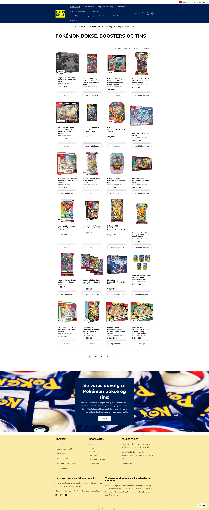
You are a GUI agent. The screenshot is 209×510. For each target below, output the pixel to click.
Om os (91, 444)
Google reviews (145, 492)
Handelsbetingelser (96, 452)
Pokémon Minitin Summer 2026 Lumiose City (116, 180)
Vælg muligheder (92, 146)
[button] (75, 6)
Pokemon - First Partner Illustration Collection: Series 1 (67, 329)
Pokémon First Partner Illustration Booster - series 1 (66, 228)
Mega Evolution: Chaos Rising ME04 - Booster (67, 281)
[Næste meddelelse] (133, 26)
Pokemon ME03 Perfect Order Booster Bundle (92, 227)
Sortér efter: (117, 48)
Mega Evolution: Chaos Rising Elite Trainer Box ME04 (116, 282)
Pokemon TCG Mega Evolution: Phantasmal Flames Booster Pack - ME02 (91, 81)
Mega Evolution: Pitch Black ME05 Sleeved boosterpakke (140, 80)
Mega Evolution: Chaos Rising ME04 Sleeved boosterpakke (141, 234)
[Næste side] (119, 356)
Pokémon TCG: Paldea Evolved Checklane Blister (91, 180)
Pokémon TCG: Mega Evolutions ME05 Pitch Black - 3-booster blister (66, 130)
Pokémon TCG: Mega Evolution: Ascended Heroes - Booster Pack (116, 228)
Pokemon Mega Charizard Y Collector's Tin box (116, 130)
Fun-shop (101, 509)
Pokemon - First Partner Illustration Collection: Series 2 (67, 180)
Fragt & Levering (94, 456)
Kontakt (91, 448)
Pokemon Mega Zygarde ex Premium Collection (140, 180)
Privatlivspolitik (94, 463)
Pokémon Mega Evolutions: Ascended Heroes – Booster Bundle (91, 330)
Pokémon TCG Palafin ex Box (140, 134)
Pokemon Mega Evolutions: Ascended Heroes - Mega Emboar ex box (116, 330)
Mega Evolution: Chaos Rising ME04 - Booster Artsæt (91, 282)
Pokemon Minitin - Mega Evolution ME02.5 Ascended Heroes (141, 277)
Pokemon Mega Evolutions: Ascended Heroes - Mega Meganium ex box (140, 330)
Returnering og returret (97, 459)
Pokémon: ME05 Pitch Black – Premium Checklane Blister (91, 130)
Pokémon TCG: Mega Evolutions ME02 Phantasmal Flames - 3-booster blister (116, 81)
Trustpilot (113, 495)
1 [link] (89, 356)
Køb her (104, 418)
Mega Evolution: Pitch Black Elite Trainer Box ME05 (67, 79)
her (131, 463)
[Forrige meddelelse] (75, 26)
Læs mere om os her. (76, 486)
